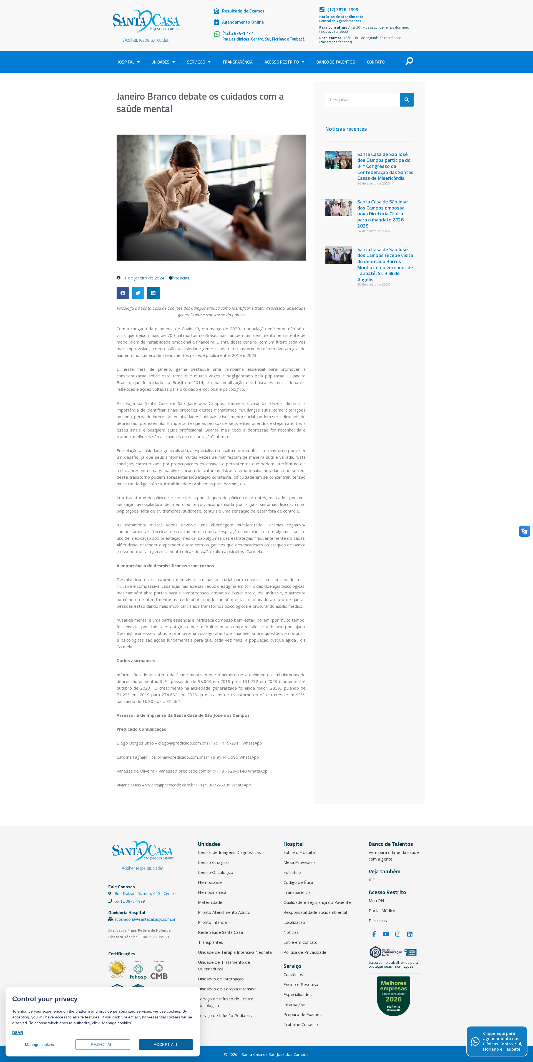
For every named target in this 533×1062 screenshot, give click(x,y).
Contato (376, 62)
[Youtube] (386, 934)
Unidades (161, 62)
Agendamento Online (243, 22)
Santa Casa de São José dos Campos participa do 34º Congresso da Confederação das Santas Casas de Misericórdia (385, 166)
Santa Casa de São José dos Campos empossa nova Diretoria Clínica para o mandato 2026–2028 (382, 213)
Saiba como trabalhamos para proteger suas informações (393, 964)
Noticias (181, 278)
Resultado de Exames (243, 10)
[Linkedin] (409, 934)
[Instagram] (398, 934)
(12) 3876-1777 (237, 33)
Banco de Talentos (335, 62)
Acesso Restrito (282, 62)
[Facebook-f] (374, 934)
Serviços (196, 62)
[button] (123, 293)
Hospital (125, 62)
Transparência (237, 62)
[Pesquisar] (407, 100)
